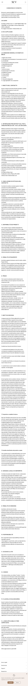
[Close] (26, 674)
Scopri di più (11, 679)
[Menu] (2, 2)
